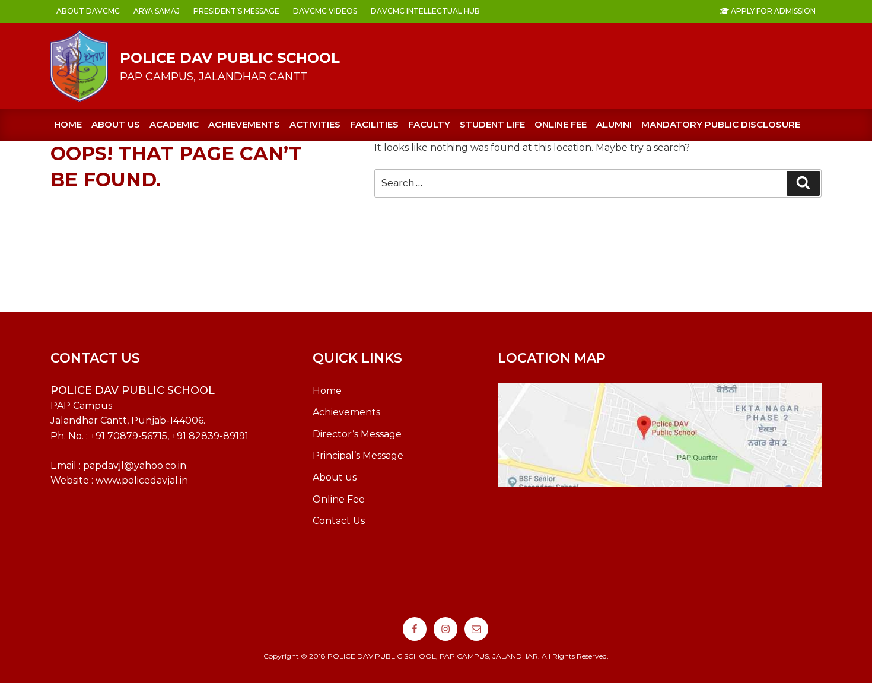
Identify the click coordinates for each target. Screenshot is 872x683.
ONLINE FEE (560, 124)
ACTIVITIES (314, 124)
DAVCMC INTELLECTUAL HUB (425, 11)
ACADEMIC (174, 124)
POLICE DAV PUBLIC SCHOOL (230, 57)
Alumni (614, 124)
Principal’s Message (358, 455)
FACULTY (429, 124)
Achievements (346, 412)
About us (115, 124)
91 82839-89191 (213, 435)
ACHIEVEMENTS (244, 124)
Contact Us (339, 520)
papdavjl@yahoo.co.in (134, 465)
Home (68, 124)
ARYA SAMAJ (156, 11)
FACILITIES (374, 124)
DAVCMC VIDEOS (325, 11)
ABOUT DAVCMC (88, 11)
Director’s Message (357, 434)
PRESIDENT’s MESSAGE (236, 11)
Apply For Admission (772, 11)
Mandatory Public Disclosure (720, 124)
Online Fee (339, 499)
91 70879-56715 (131, 435)
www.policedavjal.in (142, 480)
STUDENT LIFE (492, 124)
